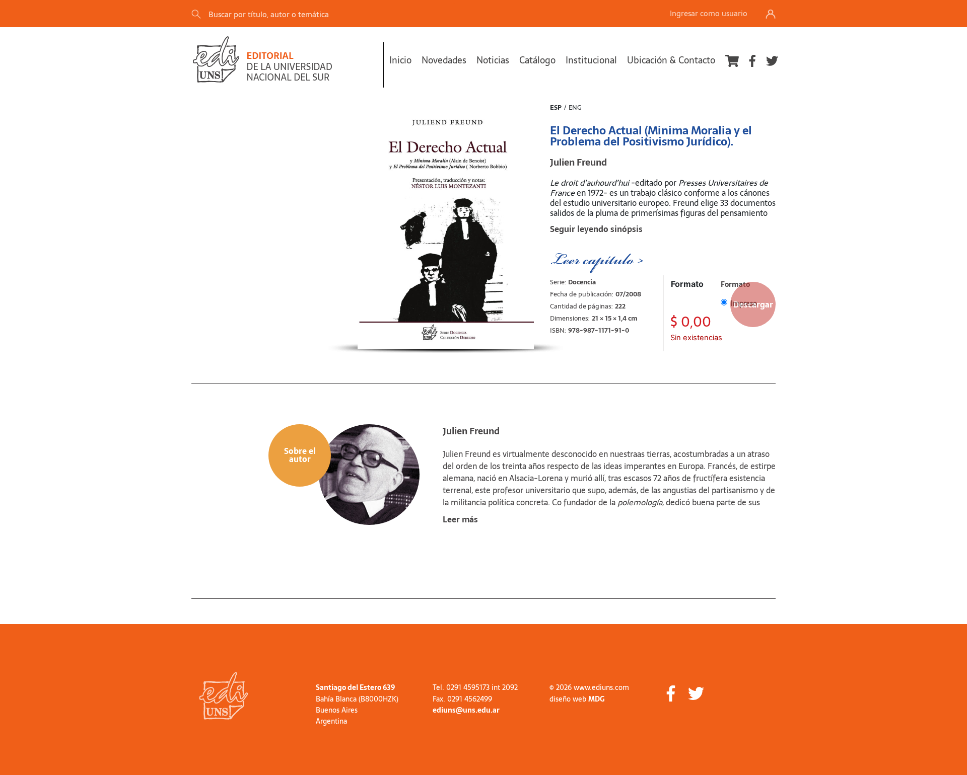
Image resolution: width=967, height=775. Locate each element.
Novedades (444, 60)
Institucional (591, 60)
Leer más (460, 519)
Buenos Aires (337, 710)
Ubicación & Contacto (671, 60)
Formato (687, 284)
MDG (596, 699)
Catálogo (537, 60)
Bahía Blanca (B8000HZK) (357, 699)
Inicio (400, 60)
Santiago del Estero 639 (355, 687)
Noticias (492, 60)
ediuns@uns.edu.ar (466, 710)
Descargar (753, 304)
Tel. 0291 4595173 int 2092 (475, 687)
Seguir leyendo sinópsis (596, 229)
